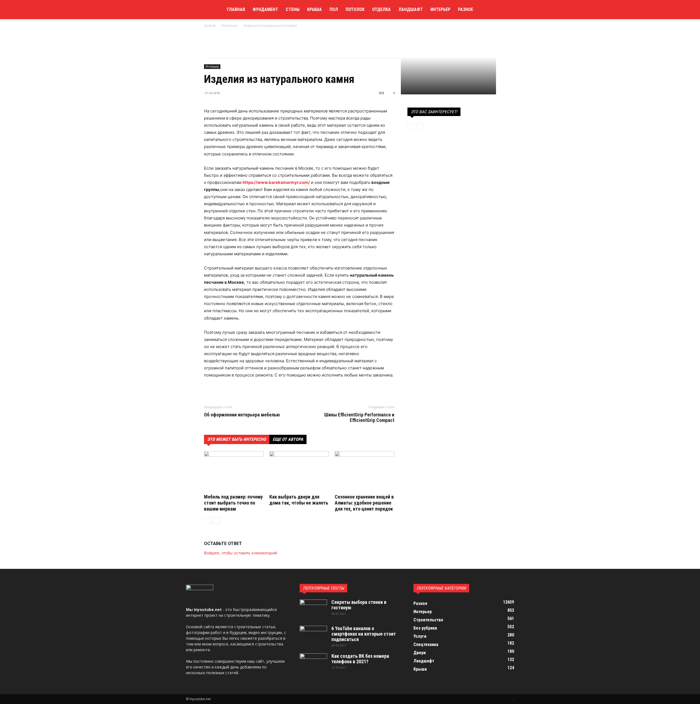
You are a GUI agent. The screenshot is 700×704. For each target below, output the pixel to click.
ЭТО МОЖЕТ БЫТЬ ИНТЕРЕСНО (236, 439)
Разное (465, 9)
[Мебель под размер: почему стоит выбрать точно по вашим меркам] (234, 471)
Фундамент (265, 9)
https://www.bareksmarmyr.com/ (276, 182)
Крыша (314, 9)
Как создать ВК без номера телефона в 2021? (360, 658)
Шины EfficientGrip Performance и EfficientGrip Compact (359, 417)
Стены (292, 9)
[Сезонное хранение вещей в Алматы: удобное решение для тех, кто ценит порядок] (364, 471)
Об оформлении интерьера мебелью (242, 415)
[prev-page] (207, 520)
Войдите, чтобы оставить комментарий (240, 553)
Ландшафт (410, 9)
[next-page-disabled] (419, 126)
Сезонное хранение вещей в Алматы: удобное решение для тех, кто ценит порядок (364, 503)
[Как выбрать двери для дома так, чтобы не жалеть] (299, 471)
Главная (236, 9)
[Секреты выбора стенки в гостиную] (313, 609)
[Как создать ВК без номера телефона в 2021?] (313, 663)
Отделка (381, 9)
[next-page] (216, 520)
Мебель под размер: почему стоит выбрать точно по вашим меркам (233, 503)
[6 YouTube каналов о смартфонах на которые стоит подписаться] (313, 635)
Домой (209, 25)
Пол (333, 9)
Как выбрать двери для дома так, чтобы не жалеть (298, 500)
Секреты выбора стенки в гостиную (358, 604)
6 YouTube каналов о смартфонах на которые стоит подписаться (363, 633)
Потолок (355, 9)
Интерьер (440, 9)
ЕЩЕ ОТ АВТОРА (288, 439)
